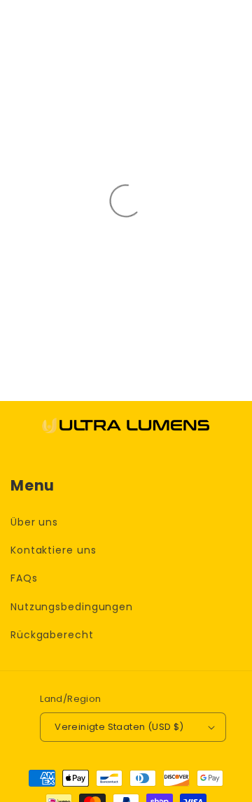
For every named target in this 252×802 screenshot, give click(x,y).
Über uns (34, 522)
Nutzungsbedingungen (71, 607)
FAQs (24, 578)
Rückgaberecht (52, 635)
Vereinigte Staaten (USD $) (119, 726)
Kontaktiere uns (53, 550)
